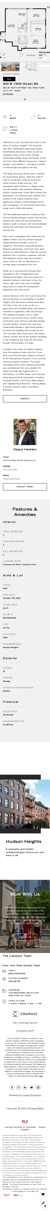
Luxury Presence (32, 1095)
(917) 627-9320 (10, 469)
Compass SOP (25, 1031)
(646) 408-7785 (14, 981)
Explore (25, 865)
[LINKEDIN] (25, 1087)
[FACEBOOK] (11, 1087)
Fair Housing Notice (25, 1023)
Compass (9, 1043)
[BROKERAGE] (38, 1087)
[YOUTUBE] (31, 1087)
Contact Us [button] (25, 937)
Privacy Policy (36, 1108)
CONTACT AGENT (25, 487)
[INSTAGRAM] (18, 1087)
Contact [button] (25, 399)
